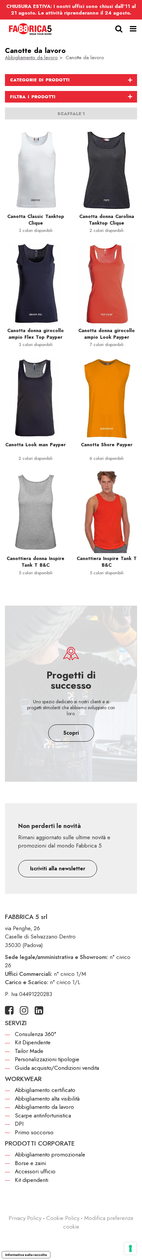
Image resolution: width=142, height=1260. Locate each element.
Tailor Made (29, 1051)
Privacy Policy (25, 1218)
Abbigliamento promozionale (50, 1154)
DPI (19, 1124)
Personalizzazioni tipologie (47, 1059)
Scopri (71, 733)
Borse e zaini (30, 1163)
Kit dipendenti (31, 1180)
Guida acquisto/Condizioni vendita (57, 1068)
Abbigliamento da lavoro (31, 57)
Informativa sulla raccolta (26, 1255)
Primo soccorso (34, 1132)
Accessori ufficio (35, 1171)
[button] (57, 868)
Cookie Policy (62, 1218)
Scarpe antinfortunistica (43, 1115)
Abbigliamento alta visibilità (47, 1099)
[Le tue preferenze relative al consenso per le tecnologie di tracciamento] (130, 1248)
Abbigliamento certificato (45, 1090)
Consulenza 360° (35, 1034)
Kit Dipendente (33, 1042)
